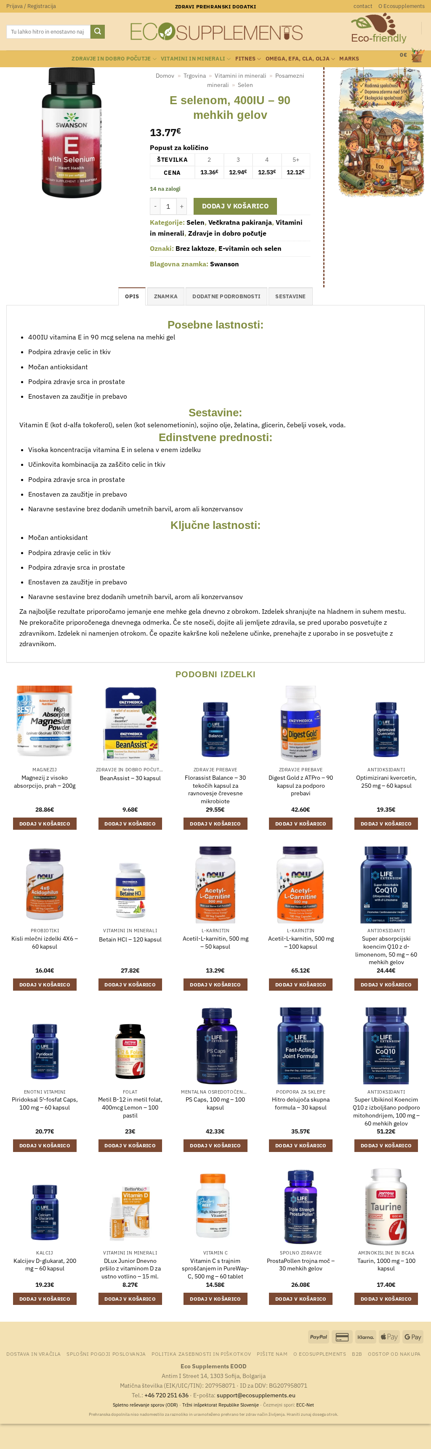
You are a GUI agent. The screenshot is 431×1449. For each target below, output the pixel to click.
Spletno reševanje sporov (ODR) (145, 1405)
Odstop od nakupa (394, 1353)
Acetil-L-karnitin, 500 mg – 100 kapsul (301, 942)
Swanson (224, 264)
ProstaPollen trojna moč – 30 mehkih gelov (301, 1265)
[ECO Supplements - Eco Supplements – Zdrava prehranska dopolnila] (215, 31)
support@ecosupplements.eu (256, 1395)
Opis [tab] (132, 296)
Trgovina (195, 75)
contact (363, 6)
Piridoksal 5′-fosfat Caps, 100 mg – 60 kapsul (45, 1103)
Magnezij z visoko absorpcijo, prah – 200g (44, 781)
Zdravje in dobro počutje (111, 58)
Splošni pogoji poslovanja (106, 1353)
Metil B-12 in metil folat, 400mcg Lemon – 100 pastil (130, 1107)
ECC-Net (305, 1405)
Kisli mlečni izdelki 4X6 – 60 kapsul (44, 942)
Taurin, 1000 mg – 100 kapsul (386, 1265)
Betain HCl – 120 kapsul (130, 939)
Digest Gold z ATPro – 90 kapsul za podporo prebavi (301, 785)
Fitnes (245, 58)
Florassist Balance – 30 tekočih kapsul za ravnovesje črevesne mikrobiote (215, 789)
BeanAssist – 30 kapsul (130, 778)
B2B (357, 1353)
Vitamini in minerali (193, 58)
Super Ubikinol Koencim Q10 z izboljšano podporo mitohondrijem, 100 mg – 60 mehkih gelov (386, 1111)
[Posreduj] (97, 32)
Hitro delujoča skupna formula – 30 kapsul (301, 1103)
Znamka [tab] (166, 296)
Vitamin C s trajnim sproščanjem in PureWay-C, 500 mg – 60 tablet (215, 1268)
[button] (31, 6)
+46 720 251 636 (166, 1395)
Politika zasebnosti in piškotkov (201, 1353)
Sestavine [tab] (290, 296)
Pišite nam (272, 1353)
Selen (245, 85)
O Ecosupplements (401, 6)
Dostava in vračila (33, 1353)
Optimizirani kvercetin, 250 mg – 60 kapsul (386, 781)
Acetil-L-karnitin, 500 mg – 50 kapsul (215, 942)
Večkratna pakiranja (240, 222)
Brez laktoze (195, 248)
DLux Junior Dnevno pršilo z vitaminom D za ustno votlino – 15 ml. (130, 1268)
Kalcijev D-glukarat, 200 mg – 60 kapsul (44, 1265)
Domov (165, 75)
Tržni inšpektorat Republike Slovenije (220, 1405)
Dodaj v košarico (235, 206)
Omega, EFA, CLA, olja (298, 58)
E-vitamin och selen (250, 248)
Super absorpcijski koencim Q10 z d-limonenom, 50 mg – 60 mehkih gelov (386, 950)
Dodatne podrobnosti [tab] (226, 296)
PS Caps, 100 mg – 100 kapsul (215, 1103)
